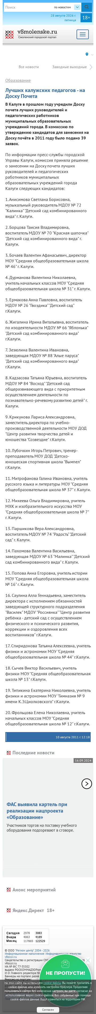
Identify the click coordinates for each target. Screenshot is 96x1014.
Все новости (29, 66)
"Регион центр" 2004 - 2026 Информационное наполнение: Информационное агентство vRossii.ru (43, 954)
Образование (18, 80)
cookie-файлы (52, 983)
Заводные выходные (69, 66)
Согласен (48, 1010)
